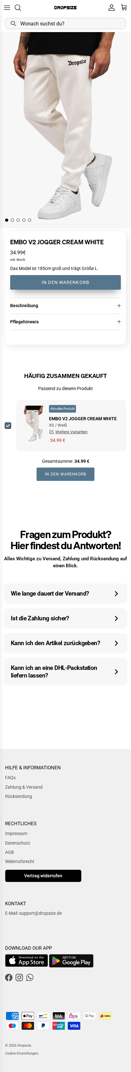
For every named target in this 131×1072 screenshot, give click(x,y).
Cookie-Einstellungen (21, 1053)
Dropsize (24, 1045)
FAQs (10, 777)
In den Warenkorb (65, 282)
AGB (9, 852)
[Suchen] (21, 8)
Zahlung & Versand (24, 787)
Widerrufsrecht (19, 861)
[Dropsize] (65, 7)
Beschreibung (24, 305)
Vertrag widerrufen (43, 875)
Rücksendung (18, 796)
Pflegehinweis (24, 321)
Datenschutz (17, 843)
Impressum (16, 833)
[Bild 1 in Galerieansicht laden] (65, 130)
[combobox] (65, 23)
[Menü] (7, 8)
